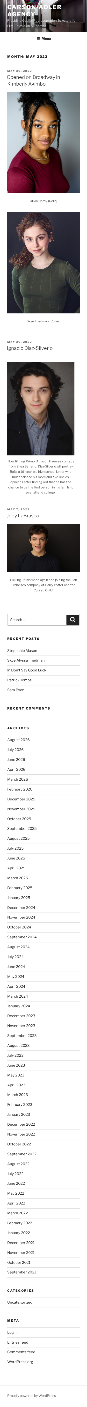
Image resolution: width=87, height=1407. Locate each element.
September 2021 (21, 1272)
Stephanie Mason (22, 651)
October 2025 (19, 819)
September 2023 (22, 1036)
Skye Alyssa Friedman (26, 660)
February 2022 (19, 1223)
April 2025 (16, 868)
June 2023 (16, 1065)
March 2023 (17, 1095)
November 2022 (21, 1134)
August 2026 (18, 740)
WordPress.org (20, 1362)
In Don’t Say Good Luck (26, 670)
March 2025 (17, 878)
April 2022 (16, 1203)
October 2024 (19, 927)
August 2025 (18, 838)
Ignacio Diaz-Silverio (30, 348)
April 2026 (16, 769)
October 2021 (18, 1262)
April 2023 (16, 1085)
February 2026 (19, 789)
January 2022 (18, 1233)
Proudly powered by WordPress (31, 1395)
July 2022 (15, 1174)
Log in (12, 1332)
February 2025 (19, 888)
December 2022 (21, 1124)
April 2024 (16, 986)
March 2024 (17, 996)
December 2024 (21, 908)
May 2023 (15, 1075)
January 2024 (18, 1006)
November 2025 (21, 809)
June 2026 (16, 760)
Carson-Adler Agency (34, 11)
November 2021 (21, 1253)
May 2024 (15, 976)
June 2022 (16, 1183)
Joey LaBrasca (23, 516)
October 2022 (19, 1144)
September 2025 (22, 828)
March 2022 (17, 1213)
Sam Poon (15, 690)
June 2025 (16, 858)
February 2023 (19, 1105)
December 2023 (21, 1016)
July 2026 (15, 750)
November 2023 (21, 1026)
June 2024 (16, 967)
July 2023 (15, 1055)
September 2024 (22, 937)
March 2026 (17, 779)
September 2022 (21, 1154)
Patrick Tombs (19, 680)
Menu (46, 38)
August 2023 (18, 1045)
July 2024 (15, 957)
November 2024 (21, 917)
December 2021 (21, 1243)
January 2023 (18, 1114)
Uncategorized (19, 1302)
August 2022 (18, 1164)
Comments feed (21, 1352)
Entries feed (17, 1342)
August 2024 (18, 947)
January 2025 (18, 898)
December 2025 (21, 799)
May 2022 (15, 1193)
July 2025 (15, 848)
